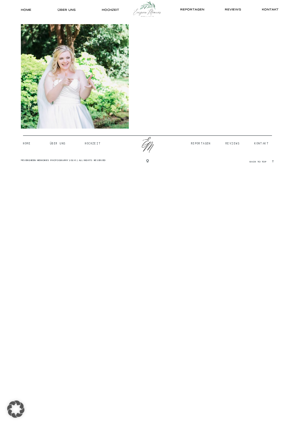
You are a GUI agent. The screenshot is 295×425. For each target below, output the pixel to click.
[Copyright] (147, 162)
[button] (16, 409)
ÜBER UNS (67, 10)
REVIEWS (233, 9)
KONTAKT (270, 9)
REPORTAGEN (192, 9)
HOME (26, 10)
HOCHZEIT (110, 10)
